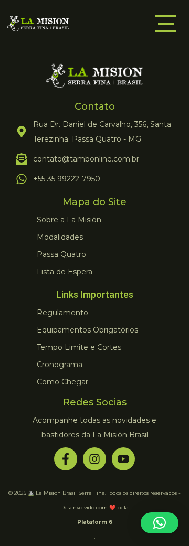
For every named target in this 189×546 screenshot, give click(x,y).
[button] (159, 522)
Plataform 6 (94, 522)
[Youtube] (123, 458)
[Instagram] (94, 458)
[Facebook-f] (65, 458)
